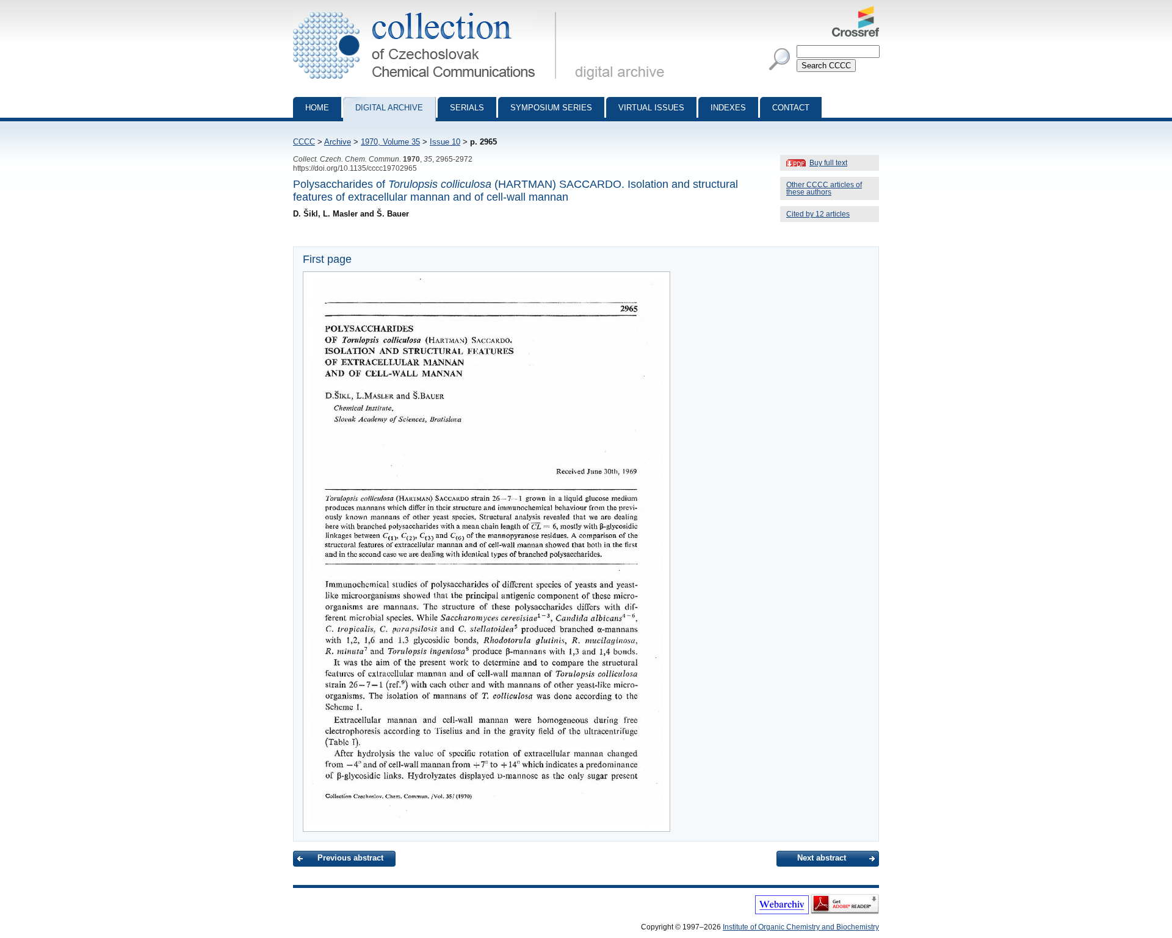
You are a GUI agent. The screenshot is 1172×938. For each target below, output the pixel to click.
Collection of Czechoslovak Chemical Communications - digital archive (428, 11)
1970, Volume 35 (390, 141)
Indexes (728, 107)
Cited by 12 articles (818, 214)
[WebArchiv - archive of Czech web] (782, 911)
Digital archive (389, 107)
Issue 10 (445, 141)
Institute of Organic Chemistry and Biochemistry (801, 927)
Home (317, 107)
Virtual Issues (651, 107)
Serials (467, 107)
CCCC (304, 141)
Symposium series (551, 107)
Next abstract (821, 857)
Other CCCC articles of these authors (824, 188)
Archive (337, 141)
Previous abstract (350, 857)
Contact (790, 107)
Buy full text (828, 162)
